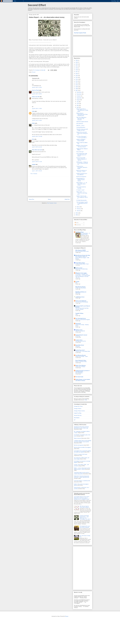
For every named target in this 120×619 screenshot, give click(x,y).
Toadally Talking (79, 313)
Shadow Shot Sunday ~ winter (81, 356)
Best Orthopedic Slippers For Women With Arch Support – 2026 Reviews (82, 257)
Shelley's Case (78, 329)
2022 (77, 64)
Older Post (67, 199)
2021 (77, 66)
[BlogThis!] (52, 70)
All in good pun (79, 123)
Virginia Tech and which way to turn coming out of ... (82, 133)
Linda (33, 111)
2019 (77, 67)
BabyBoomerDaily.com (80, 291)
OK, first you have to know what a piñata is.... (85, 507)
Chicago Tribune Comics (79, 410)
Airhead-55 (78, 323)
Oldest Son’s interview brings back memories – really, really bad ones (81, 477)
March (78, 206)
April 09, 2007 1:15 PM (37, 108)
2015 (77, 75)
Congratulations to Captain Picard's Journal (80, 179)
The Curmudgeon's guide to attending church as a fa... (82, 203)
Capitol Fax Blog (77, 413)
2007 (77, 90)
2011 (77, 83)
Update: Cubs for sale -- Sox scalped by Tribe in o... (82, 197)
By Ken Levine (78, 267)
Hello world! (77, 293)
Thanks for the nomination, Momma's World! (81, 167)
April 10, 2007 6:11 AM (37, 161)
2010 (77, 84)
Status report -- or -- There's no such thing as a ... (81, 193)
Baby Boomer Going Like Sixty (82, 255)
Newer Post (31, 199)
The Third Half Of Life (80, 318)
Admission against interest (82, 121)
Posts (77, 222)
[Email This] (51, 70)
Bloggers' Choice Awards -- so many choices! (82, 146)
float (76, 282)
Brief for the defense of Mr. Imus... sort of (81, 171)
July (78, 101)
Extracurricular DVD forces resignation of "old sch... (81, 159)
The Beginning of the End (80, 341)
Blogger (66, 616)
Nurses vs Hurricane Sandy (81, 361)
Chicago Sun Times (78, 406)
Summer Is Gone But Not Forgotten (82, 319)
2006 (77, 213)
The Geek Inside (79, 376)
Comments (78, 224)
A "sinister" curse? (80, 189)
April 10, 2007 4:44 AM (37, 147)
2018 (77, 69)
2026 (77, 60)
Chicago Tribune (77, 408)
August (78, 99)
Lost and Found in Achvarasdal (81, 301)
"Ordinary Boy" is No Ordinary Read (82, 351)
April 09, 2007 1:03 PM (37, 87)
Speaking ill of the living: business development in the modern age (81, 427)
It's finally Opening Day (81, 200)
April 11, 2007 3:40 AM (37, 170)
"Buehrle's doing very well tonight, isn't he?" (82, 130)
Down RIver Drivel (79, 345)
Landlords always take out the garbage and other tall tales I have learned (82, 441)
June (78, 103)
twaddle (77, 281)
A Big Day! (77, 346)
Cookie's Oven (78, 340)
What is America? (78, 438)
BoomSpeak (76, 417)
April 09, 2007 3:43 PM (37, 120)
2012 (77, 81)
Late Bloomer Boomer (80, 355)
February (79, 208)
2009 (77, 86)
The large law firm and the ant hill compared (85, 527)
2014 (77, 77)
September (79, 97)
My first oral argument (81, 176)
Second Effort (37, 5)
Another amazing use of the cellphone (81, 174)
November (79, 94)
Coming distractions (80, 127)
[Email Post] (48, 70)
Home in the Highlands (80, 300)
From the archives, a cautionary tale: (82, 480)
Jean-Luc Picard (35, 90)
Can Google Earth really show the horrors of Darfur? (81, 154)
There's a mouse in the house (80, 454)
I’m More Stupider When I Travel (82, 263)
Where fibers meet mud (37, 149)
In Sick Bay (77, 336)
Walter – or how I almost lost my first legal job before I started (82, 468)
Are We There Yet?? (80, 350)
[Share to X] (53, 70)
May (78, 105)
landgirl (33, 164)
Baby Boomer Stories (80, 286)
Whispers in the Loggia (81, 273)
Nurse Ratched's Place (80, 360)
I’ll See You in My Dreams (80, 287)
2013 (77, 79)
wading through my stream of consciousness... (82, 371)
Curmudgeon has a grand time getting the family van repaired (82, 451)
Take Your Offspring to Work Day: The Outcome (81, 118)
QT (74, 419)
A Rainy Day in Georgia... (80, 366)
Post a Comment (34, 173)
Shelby (33, 123)
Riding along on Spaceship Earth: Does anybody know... (82, 114)
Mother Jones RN (35, 96)
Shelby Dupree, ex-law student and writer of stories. (82, 380)
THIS (76, 314)
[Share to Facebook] (55, 70)
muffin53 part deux (79, 296)
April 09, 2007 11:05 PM (37, 136)
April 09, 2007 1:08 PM (37, 93)
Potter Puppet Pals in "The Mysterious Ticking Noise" (82, 110)
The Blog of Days (79, 232)
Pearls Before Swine (80, 262)
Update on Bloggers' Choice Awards (80, 140)
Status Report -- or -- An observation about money (81, 184)
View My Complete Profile (80, 32)
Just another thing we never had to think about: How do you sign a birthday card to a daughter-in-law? (81, 498)
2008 (77, 88)
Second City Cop (77, 415)
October (79, 96)
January (79, 210)
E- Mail (85, 399)
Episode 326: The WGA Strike (81, 269)
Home (49, 199)
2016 (77, 73)
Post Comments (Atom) (52, 203)
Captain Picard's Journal (81, 334)
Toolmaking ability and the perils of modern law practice (81, 473)
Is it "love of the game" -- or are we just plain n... (82, 137)
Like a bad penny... (79, 372)
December (79, 92)
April (78, 107)
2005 (77, 214)
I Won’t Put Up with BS (80, 330)
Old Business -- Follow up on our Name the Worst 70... (82, 163)
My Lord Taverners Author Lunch (82, 251)
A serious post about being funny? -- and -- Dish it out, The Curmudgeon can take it (85, 517)
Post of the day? (80, 151)
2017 (77, 71)
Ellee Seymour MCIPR (80, 250)
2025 (77, 62)
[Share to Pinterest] (56, 70)
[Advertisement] (49, 186)
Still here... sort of (80, 125)
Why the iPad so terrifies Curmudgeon (82, 447)
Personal (33, 72)
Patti (33, 139)
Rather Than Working (80, 365)
